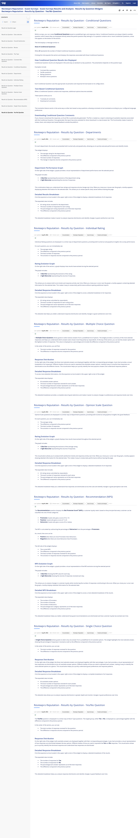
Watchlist (100, 3)
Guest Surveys (90, 27)
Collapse (14, 22)
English (116, 3)
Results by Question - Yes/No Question (13, 112)
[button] (123, 3)
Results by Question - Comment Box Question (12, 60)
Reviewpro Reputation (78, 27)
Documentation (65, 27)
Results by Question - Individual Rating (12, 80)
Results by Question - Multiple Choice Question (12, 86)
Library (93, 3)
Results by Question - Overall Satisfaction (13, 41)
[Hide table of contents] (28, 17)
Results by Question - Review (10, 47)
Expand (6, 22)
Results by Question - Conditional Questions (14, 67)
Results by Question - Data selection (12, 34)
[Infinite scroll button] (28, 22)
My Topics (108, 3)
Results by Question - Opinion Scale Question (12, 93)
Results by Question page (9, 28)
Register (128, 3)
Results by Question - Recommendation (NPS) (14, 99)
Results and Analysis (102, 27)
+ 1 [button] (110, 27)
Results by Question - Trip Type (10, 54)
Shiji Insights (85, 3)
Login (134, 3)
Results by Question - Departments (11, 73)
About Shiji (77, 3)
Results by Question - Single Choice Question (14, 106)
